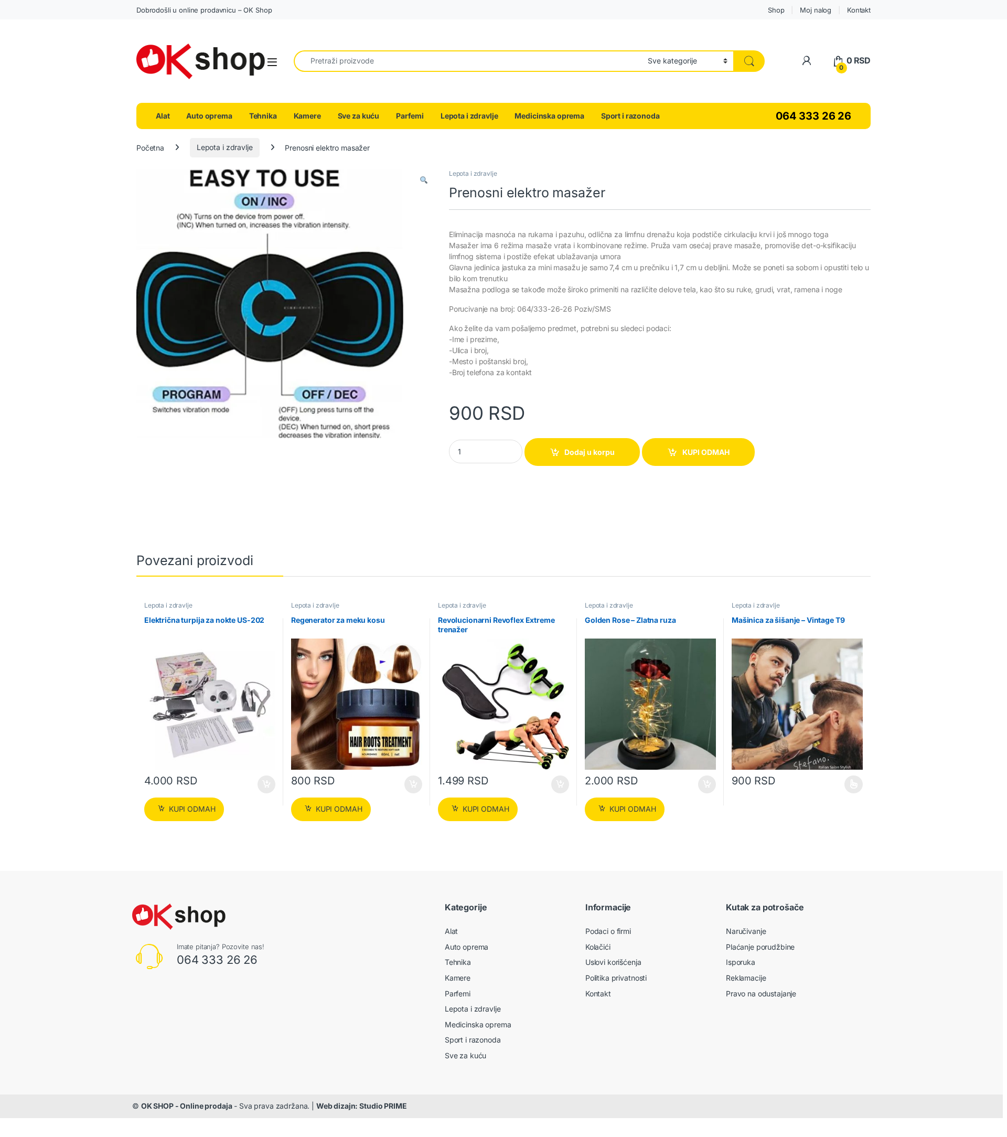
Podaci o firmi (608, 931)
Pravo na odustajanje (761, 993)
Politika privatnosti (616, 977)
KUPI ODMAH (706, 452)
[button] (424, 180)
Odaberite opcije (846, 784)
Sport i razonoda (630, 115)
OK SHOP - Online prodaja (186, 1105)
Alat (162, 115)
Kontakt (859, 10)
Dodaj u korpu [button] (265, 784)
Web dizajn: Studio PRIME (361, 1105)
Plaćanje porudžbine (760, 946)
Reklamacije (746, 977)
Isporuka (740, 962)
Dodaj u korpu (589, 452)
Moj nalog (815, 10)
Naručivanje (746, 931)
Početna (150, 147)
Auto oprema (209, 115)
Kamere (307, 115)
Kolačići (597, 946)
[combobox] (468, 61)
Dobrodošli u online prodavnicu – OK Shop (204, 10)
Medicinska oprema (549, 115)
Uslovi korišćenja (613, 962)
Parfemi (410, 115)
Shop (776, 10)
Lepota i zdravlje (469, 115)
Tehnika (263, 115)
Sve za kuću (358, 115)
